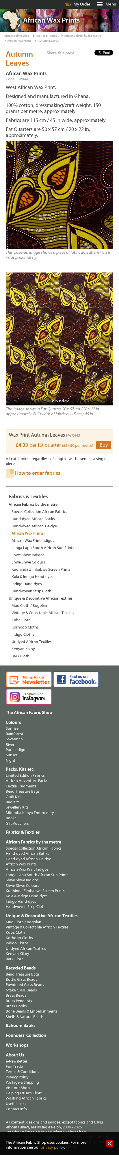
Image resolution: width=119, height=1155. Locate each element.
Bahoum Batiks (21, 1025)
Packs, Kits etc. (20, 769)
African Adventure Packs (27, 780)
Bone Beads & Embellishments (31, 1011)
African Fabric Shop (16, 36)
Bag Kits (13, 802)
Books (11, 817)
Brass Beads (16, 995)
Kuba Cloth (21, 620)
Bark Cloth (20, 656)
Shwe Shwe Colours (28, 562)
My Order (82, 4)
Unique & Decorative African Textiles (40, 598)
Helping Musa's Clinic (24, 1093)
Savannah (14, 739)
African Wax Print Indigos (33, 540)
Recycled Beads (21, 968)
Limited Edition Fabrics (25, 775)
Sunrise (12, 728)
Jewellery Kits (17, 807)
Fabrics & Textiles (47, 36)
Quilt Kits (13, 796)
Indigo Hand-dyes (27, 583)
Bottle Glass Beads (21, 979)
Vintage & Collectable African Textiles (43, 612)
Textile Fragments (21, 786)
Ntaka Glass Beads (21, 990)
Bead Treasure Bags (23, 791)
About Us (15, 1055)
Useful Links (16, 1103)
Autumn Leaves (48, 40)
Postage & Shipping (22, 1082)
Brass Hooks (16, 1006)
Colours (13, 722)
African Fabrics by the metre (82, 36)
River (10, 744)
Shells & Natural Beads (25, 1016)
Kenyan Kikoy (23, 648)
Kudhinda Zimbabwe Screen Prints (41, 569)
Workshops (17, 1045)
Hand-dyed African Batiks (33, 518)
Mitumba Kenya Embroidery (30, 812)
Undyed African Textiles (32, 641)
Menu (111, 4)
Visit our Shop (18, 1087)
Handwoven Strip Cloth (31, 591)
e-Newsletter (16, 1061)
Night (10, 760)
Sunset (12, 754)
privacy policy (52, 1147)
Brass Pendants (19, 1000)
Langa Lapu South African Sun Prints (43, 547)
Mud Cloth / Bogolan (29, 605)
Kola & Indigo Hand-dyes (32, 576)
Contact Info (16, 1108)
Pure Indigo (15, 749)
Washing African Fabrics (26, 1098)
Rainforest (14, 733)
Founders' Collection (26, 1035)
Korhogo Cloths (25, 627)
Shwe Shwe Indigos (28, 555)
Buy (104, 445)
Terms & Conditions (22, 1071)
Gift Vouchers (17, 823)
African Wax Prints (19, 40)
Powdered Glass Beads (25, 984)
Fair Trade (14, 1066)
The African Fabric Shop (29, 712)
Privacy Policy (17, 1077)
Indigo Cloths (23, 634)
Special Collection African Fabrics (39, 511)
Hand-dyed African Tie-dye (34, 526)
